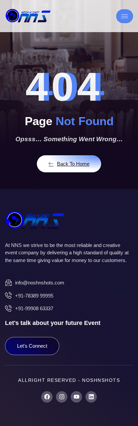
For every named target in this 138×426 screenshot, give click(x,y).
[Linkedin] (91, 397)
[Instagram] (61, 397)
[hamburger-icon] (124, 16)
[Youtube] (76, 397)
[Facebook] (47, 397)
